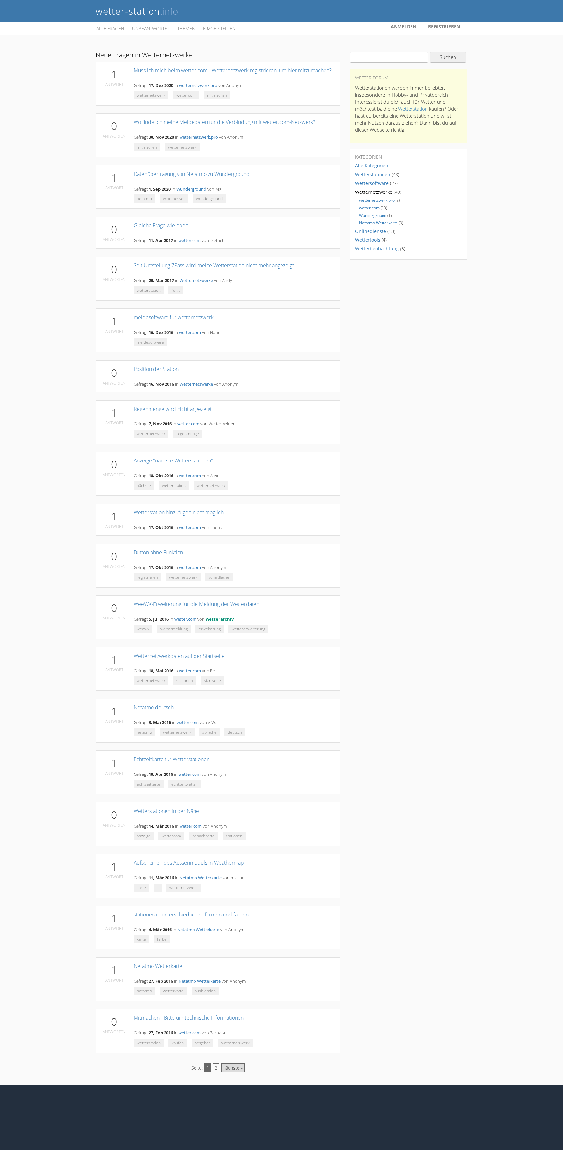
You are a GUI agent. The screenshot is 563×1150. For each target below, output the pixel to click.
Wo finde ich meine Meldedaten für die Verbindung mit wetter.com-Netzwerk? (224, 122)
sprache (209, 732)
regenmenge (187, 433)
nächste (144, 485)
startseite (212, 680)
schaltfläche (219, 577)
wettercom (186, 95)
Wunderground (191, 189)
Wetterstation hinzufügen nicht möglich (179, 512)
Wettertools (367, 240)
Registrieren (444, 26)
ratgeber (202, 1042)
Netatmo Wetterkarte (201, 878)
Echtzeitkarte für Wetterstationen (171, 759)
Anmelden (403, 26)
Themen (186, 28)
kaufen (178, 1042)
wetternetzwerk (151, 95)
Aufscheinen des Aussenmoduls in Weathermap (189, 862)
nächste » (233, 1068)
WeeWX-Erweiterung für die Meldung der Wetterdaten (196, 604)
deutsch (235, 732)
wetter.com (190, 240)
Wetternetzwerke (196, 280)
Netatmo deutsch (154, 707)
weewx (143, 629)
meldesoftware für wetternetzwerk (174, 317)
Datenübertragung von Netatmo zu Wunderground (192, 173)
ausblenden (205, 991)
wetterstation (149, 290)
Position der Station (156, 369)
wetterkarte (173, 991)
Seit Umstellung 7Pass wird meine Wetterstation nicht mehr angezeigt (214, 265)
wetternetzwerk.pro (198, 85)
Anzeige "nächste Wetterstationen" (173, 460)
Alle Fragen (110, 28)
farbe (161, 939)
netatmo (144, 198)
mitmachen (217, 95)
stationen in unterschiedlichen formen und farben (191, 914)
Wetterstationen (372, 174)
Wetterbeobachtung (377, 249)
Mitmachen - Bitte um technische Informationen (189, 1017)
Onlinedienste (370, 231)
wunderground (209, 198)
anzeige (144, 836)
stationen (184, 680)
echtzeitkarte (148, 784)
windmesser (174, 198)
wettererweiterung (248, 629)
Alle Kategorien (371, 166)
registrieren (147, 577)
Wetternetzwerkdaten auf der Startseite (179, 656)
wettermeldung (174, 629)
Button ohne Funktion (158, 552)
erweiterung (210, 629)
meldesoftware (150, 342)
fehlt (176, 290)
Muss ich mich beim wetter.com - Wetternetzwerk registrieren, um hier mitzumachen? (233, 70)
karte (141, 887)
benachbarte (203, 836)
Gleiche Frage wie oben (161, 225)
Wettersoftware (372, 183)
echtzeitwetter (184, 784)
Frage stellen (219, 28)
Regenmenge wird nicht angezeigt (173, 409)
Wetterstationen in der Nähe (166, 811)
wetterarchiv (220, 619)
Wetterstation (413, 109)
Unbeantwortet (150, 28)
